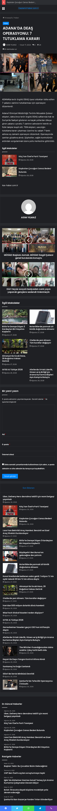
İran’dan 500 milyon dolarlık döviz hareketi (23, 605)
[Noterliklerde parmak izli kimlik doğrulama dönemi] (42, 317)
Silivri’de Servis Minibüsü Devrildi (18, 673)
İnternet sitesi (8, 454)
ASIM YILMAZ (11, 45)
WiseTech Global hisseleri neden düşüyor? (23, 612)
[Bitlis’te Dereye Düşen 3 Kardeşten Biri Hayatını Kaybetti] (14, 317)
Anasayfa (8, 18)
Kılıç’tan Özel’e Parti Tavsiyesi (33, 156)
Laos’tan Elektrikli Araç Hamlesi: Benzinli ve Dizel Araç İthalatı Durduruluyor (26, 532)
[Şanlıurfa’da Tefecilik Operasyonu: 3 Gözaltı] (10, 685)
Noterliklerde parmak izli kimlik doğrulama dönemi (42, 327)
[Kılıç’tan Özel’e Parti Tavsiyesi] (9, 160)
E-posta (6, 444)
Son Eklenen (28, 488)
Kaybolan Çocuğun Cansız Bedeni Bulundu (24, 2)
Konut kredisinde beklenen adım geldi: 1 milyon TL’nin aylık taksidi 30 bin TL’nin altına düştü (28, 577)
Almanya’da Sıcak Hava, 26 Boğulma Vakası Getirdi (14, 358)
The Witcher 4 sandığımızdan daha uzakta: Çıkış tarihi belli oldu (36, 648)
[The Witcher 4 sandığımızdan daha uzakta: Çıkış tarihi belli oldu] (10, 651)
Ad (4, 434)
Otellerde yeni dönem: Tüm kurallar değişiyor (40, 341)
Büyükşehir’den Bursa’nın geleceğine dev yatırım (31, 554)
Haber (16, 18)
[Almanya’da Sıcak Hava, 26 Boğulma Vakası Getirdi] (14, 346)
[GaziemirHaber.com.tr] (28, 8)
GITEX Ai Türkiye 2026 (12, 369)
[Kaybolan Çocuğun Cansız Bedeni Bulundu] (9, 172)
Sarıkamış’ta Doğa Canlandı (16, 666)
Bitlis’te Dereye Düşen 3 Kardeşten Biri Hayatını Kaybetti (13, 329)
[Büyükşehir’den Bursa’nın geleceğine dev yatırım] (10, 556)
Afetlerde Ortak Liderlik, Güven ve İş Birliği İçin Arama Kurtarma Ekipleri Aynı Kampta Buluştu (41, 373)
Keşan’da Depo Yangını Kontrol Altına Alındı (24, 659)
